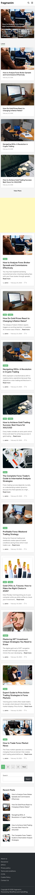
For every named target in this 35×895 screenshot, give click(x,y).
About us (4, 859)
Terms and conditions (8, 871)
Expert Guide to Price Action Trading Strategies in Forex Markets (16, 695)
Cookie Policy (5, 877)
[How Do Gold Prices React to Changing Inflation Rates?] (26, 33)
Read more (6, 279)
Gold (5, 314)
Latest (3, 44)
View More (17, 191)
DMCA (3, 865)
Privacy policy (5, 868)
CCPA (3, 874)
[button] (25, 11)
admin (6, 283)
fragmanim (7, 2)
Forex (5, 259)
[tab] (3, 43)
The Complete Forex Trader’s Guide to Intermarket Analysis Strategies (17, 478)
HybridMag (24, 892)
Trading (10, 314)
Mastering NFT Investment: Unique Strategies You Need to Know (17, 642)
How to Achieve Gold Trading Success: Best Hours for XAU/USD (16, 425)
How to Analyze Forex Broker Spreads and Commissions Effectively (16, 265)
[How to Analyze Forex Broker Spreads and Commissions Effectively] (17, 19)
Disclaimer (4, 862)
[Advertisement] (17, 215)
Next (24, 767)
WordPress (13, 892)
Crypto (5, 365)
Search (5, 775)
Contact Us (5, 880)
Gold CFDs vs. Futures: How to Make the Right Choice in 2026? (17, 588)
